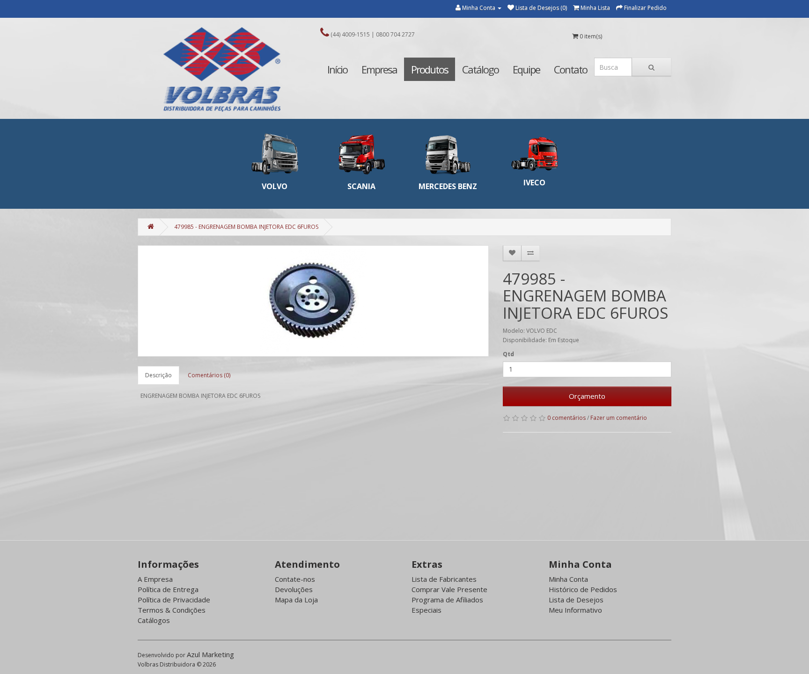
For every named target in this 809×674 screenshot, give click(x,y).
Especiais (426, 610)
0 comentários (566, 418)
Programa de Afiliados (447, 599)
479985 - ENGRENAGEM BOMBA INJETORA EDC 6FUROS (246, 227)
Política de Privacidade (174, 599)
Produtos (429, 69)
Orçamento (587, 396)
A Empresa (155, 579)
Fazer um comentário (618, 418)
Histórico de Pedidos (583, 589)
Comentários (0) (209, 375)
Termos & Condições (172, 610)
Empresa (379, 69)
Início (337, 69)
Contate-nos (295, 579)
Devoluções (294, 589)
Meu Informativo (575, 610)
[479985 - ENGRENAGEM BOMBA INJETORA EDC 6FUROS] (313, 301)
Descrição (158, 375)
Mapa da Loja (296, 599)
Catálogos (154, 620)
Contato (570, 69)
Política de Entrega (168, 589)
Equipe (526, 69)
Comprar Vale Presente (449, 589)
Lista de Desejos (576, 599)
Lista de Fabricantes (444, 579)
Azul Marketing (210, 654)
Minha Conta (568, 579)
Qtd (508, 354)
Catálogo (480, 69)
